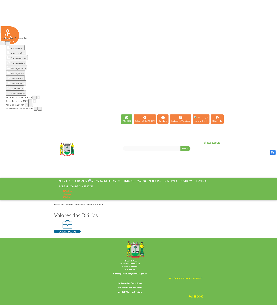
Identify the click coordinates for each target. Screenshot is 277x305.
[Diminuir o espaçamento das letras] (36, 109)
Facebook (68, 195)
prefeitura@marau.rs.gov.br (133, 277)
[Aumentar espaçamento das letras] (40, 109)
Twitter (67, 201)
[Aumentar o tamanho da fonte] (34, 101)
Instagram (68, 198)
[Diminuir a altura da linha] (27, 105)
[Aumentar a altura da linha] (31, 105)
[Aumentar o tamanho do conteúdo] (38, 97)
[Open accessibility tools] (3, 29)
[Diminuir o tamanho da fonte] (30, 101)
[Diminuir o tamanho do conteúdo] (34, 97)
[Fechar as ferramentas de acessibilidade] (7, 43)
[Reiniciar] (2, 43)
